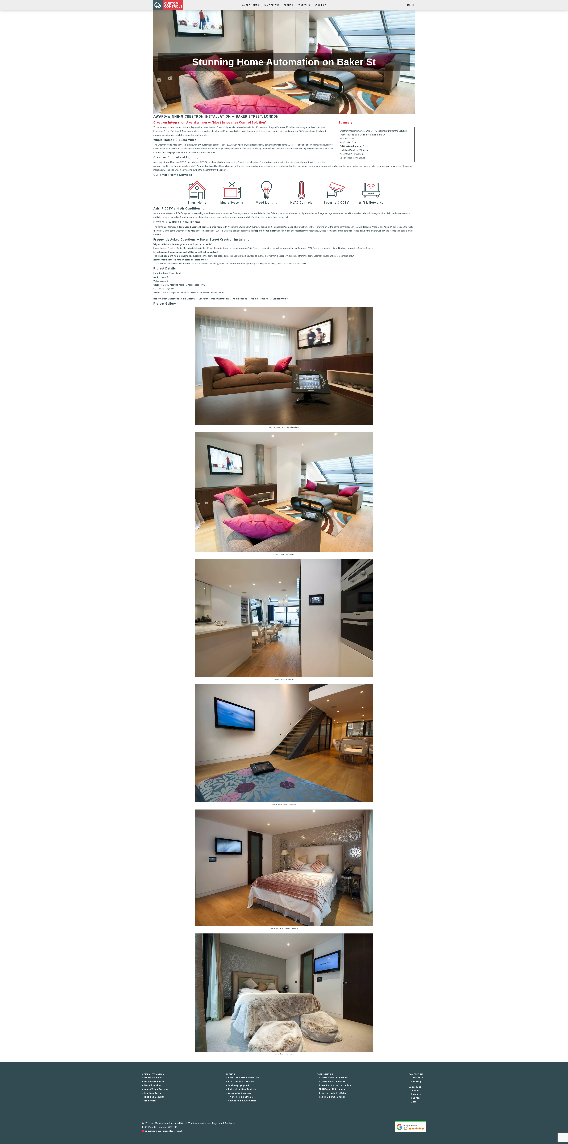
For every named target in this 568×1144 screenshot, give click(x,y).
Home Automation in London (335, 1085)
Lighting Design (153, 1093)
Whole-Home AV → (261, 298)
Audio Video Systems (156, 1089)
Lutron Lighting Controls (242, 1089)
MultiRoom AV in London (332, 1089)
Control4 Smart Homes (241, 1081)
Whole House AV (153, 1077)
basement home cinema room (178, 256)
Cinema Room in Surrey (332, 1081)
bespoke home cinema (265, 230)
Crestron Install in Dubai (333, 1093)
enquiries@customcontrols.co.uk (164, 1131)
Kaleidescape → (241, 298)
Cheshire (416, 1094)
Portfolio (304, 5)
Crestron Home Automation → (215, 298)
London (415, 1090)
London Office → (282, 298)
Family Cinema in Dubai (332, 1097)
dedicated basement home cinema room (200, 227)
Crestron (186, 131)
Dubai (414, 1102)
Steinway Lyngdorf (238, 1085)
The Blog (416, 1081)
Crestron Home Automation (243, 1077)
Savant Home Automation (242, 1101)
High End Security (154, 1097)
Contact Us (417, 1077)
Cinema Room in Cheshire (333, 1077)
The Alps (416, 1098)
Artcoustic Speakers (239, 1093)
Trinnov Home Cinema (240, 1097)
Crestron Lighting (352, 146)
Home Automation (154, 1081)
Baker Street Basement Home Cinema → (175, 298)
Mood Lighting (152, 1085)
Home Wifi (150, 1101)
